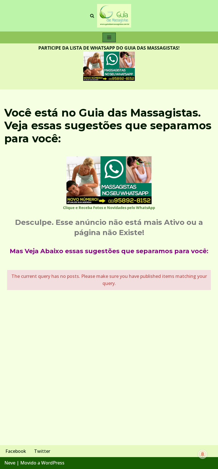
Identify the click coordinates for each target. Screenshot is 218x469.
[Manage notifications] (202, 454)
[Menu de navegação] (109, 37)
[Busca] (92, 16)
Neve (9, 463)
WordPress (52, 463)
